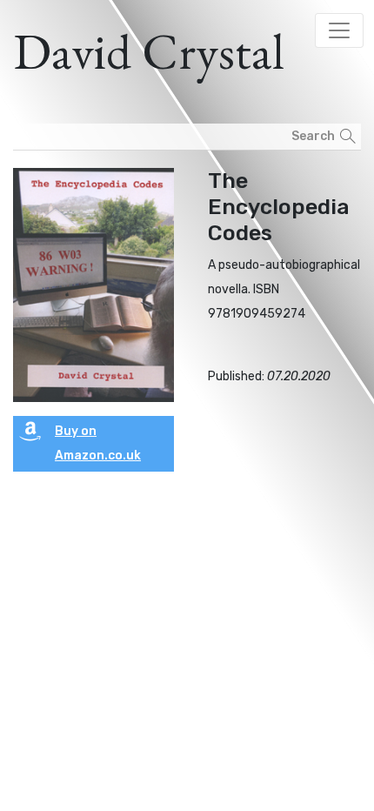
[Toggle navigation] (339, 30)
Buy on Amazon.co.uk (98, 443)
